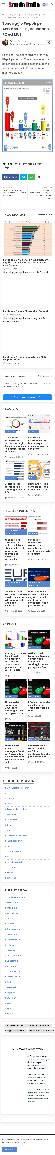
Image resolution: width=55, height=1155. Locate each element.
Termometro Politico (17, 809)
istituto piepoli (14, 851)
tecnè (10, 872)
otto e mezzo (13, 971)
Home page (8, 14)
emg (9, 830)
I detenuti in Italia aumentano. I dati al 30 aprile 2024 (38, 486)
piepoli (19, 14)
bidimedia (12, 814)
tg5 (9, 1008)
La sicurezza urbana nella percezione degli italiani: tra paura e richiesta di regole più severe (15, 444)
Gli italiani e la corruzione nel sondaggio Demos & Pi (15, 488)
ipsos (9, 846)
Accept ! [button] (9, 1149)
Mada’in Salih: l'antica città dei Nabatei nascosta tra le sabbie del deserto (39, 1079)
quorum (11, 867)
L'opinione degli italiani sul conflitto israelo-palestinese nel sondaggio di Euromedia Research (16, 598)
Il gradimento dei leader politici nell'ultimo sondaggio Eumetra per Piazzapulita (39, 751)
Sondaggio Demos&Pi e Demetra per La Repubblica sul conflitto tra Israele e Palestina (39, 546)
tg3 (9, 1003)
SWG (9, 803)
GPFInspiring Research (18, 788)
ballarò (10, 923)
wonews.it (37, 1048)
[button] (52, 5)
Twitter (23, 177)
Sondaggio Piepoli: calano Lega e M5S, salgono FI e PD (24, 358)
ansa (17, 163)
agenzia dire (13, 913)
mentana (11, 966)
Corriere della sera (16, 897)
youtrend (11, 878)
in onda (11, 950)
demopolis (12, 819)
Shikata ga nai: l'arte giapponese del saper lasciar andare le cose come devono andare (39, 1095)
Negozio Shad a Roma (41, 1025)
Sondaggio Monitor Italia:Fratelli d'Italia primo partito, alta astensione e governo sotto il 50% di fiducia (16, 661)
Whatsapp (31, 177)
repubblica (12, 987)
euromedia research (17, 835)
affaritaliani (13, 908)
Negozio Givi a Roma (17, 1030)
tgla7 (10, 1013)
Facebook (12, 177)
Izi (8, 793)
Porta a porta (13, 902)
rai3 (9, 982)
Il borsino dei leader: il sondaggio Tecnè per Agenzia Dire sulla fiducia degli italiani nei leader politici (14, 754)
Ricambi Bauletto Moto (17, 1025)
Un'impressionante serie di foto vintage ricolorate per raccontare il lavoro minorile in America (38, 1062)
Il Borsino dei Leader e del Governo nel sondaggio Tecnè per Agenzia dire (14, 708)
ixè (8, 856)
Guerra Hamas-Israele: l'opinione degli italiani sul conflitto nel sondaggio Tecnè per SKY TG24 (38, 598)
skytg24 (11, 992)
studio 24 (11, 998)
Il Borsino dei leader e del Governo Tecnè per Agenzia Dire (39, 706)
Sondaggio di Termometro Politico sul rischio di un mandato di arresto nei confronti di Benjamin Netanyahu (15, 549)
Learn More (21, 1142)
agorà (10, 918)
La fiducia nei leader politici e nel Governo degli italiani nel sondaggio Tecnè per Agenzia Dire (39, 660)
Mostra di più (45, 214)
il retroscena (13, 939)
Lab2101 (10, 798)
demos (10, 825)
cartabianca (13, 929)
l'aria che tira (14, 955)
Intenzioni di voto (33, 163)
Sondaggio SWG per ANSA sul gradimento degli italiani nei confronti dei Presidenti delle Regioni (26, 262)
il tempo (11, 945)
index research (14, 841)
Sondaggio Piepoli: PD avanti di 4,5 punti (26, 311)
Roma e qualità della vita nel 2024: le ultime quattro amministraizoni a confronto (38, 443)
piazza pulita (13, 976)
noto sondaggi (14, 862)
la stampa (12, 961)
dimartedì (12, 934)
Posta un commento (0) (27, 397)
